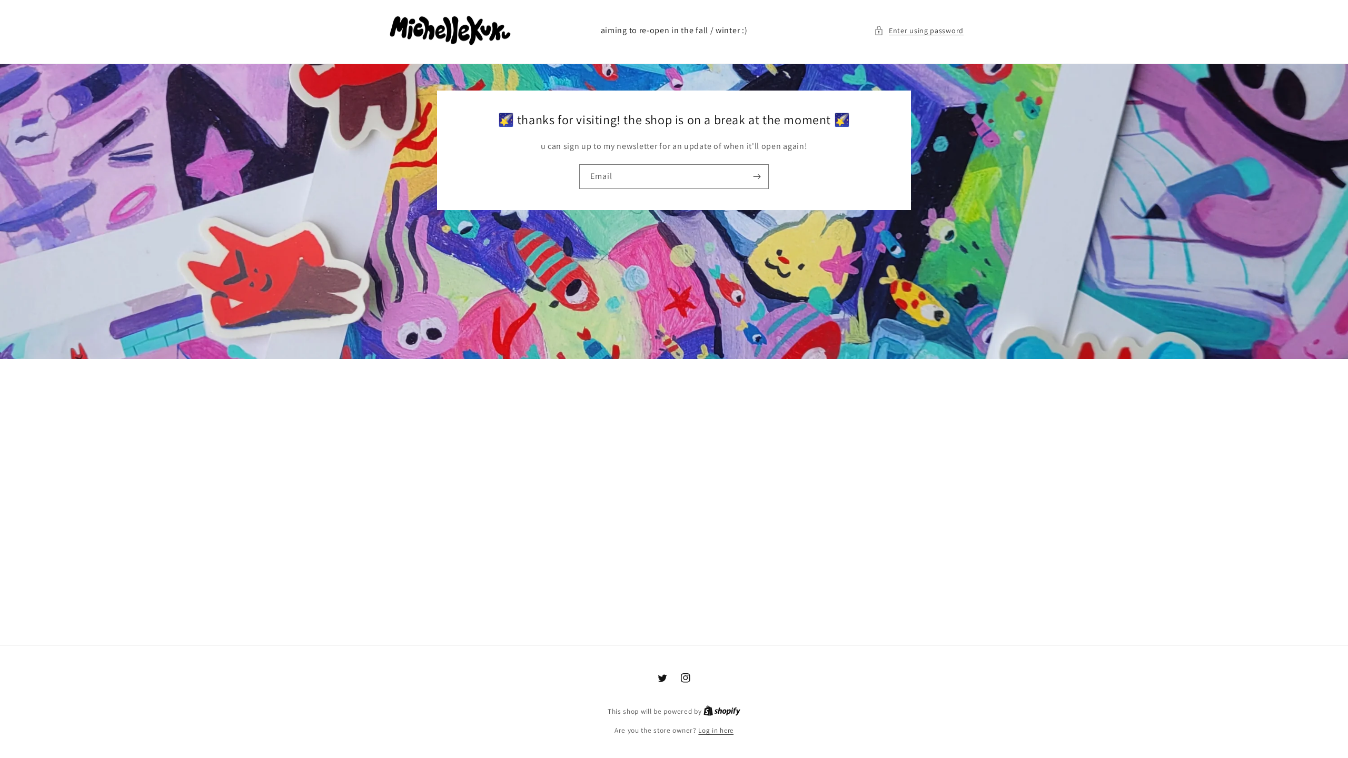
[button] (919, 30)
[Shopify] (721, 711)
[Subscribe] (756, 176)
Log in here (716, 730)
